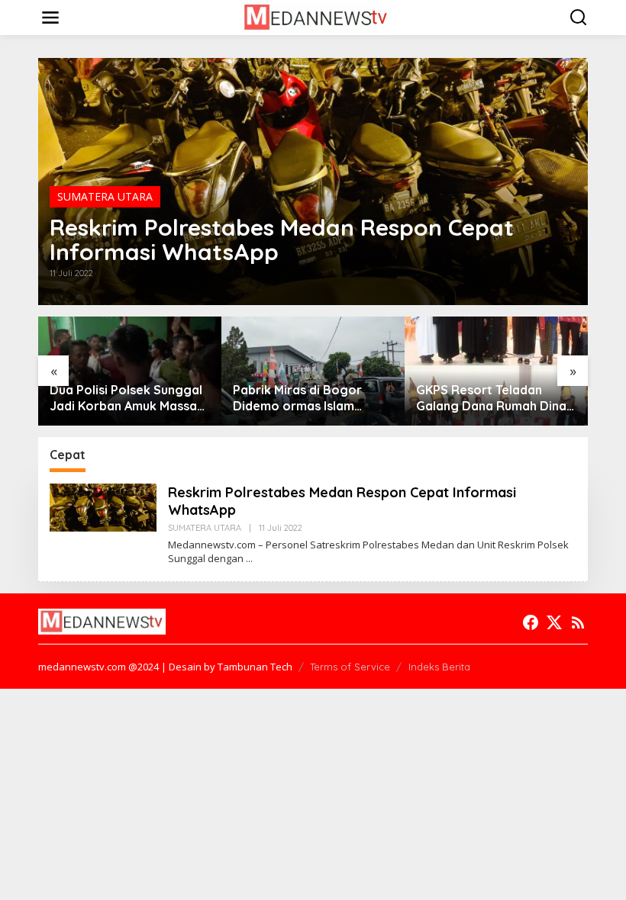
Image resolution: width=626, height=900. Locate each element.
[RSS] (578, 622)
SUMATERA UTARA (105, 196)
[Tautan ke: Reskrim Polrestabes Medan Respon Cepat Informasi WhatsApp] (103, 506)
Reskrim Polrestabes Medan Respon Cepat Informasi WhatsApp (282, 239)
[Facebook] (530, 622)
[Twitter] (554, 622)
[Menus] (50, 17)
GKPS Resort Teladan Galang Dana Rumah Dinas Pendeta (494, 398)
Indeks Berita (439, 667)
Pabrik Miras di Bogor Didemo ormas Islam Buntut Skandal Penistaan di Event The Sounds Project (309, 398)
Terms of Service (350, 667)
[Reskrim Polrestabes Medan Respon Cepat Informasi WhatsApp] (249, 558)
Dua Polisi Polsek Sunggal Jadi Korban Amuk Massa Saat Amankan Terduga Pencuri (126, 398)
